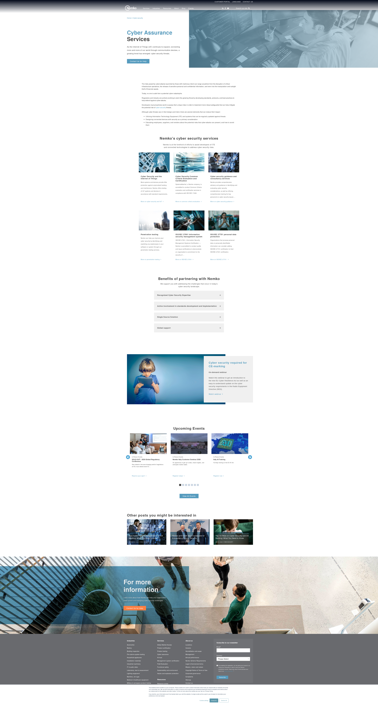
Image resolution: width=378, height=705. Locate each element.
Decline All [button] (224, 700)
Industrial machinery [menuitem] (133, 664)
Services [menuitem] (146, 8)
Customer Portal (222, 2)
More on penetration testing (150, 259)
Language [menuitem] (236, 2)
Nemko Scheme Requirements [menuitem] (196, 661)
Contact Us (248, 2)
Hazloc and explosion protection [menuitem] (168, 673)
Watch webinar (215, 394)
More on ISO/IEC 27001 (184, 259)
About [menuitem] (176, 8)
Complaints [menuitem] (189, 677)
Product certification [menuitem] (164, 648)
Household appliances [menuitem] (134, 657)
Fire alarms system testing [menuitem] (136, 654)
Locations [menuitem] (189, 645)
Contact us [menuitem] (189, 683)
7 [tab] (198, 485)
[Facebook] (225, 8)
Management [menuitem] (190, 654)
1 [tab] (180, 485)
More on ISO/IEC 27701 (218, 259)
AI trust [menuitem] (159, 657)
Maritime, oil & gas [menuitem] (133, 677)
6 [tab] (195, 485)
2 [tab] (183, 485)
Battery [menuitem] (129, 648)
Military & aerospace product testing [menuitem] (139, 683)
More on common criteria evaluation (188, 201)
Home (129, 18)
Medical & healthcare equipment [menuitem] (137, 680)
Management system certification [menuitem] (168, 661)
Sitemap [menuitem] (188, 680)
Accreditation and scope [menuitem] (194, 651)
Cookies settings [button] (204, 700)
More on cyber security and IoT (151, 201)
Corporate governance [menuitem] (193, 673)
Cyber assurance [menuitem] (163, 654)
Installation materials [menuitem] (134, 661)
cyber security (161, 107)
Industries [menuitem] (156, 8)
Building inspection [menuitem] (133, 651)
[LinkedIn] (222, 8)
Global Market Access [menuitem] (164, 645)
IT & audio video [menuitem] (132, 667)
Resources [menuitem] (167, 8)
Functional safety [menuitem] (163, 667)
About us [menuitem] (189, 641)
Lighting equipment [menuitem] (133, 673)
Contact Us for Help (138, 61)
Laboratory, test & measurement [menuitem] (137, 670)
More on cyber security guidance (221, 201)
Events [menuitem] (191, 8)
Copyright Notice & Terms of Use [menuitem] (196, 670)
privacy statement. (228, 671)
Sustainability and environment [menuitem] (167, 670)
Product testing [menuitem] (162, 651)
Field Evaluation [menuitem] (162, 664)
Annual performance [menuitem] (192, 657)
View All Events (189, 496)
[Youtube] (228, 8)
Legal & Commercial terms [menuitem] (194, 664)
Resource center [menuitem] (162, 684)
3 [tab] (186, 485)
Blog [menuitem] (183, 8)
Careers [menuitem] (188, 648)
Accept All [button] (214, 700)
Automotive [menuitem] (130, 645)
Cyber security (138, 18)
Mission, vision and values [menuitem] (194, 667)
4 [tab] (189, 485)
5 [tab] (192, 485)
